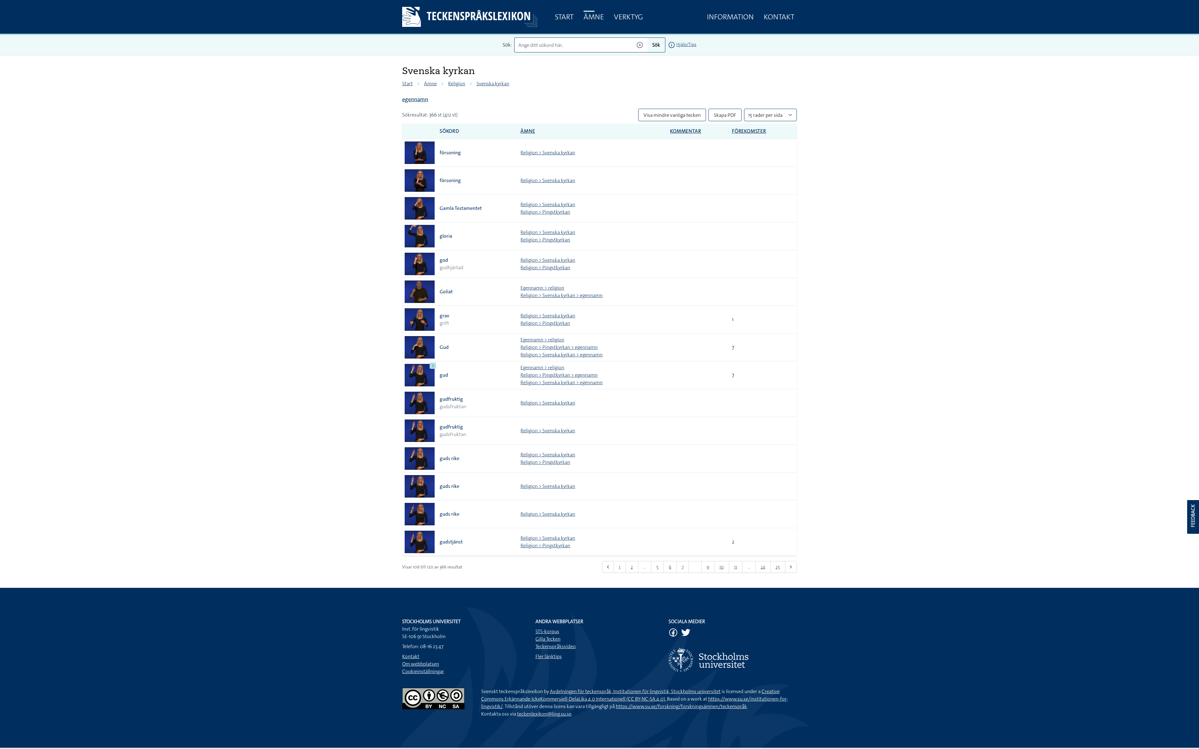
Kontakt (779, 17)
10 (721, 567)
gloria (446, 236)
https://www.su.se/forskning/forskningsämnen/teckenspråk (681, 706)
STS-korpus (547, 631)
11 (735, 567)
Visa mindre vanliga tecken (672, 115)
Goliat (446, 291)
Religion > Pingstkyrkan (545, 212)
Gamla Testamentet (461, 208)
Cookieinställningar (423, 671)
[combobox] (581, 44)
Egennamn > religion (542, 288)
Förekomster (749, 131)
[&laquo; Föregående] (608, 567)
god (444, 260)
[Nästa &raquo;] (791, 567)
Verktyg (628, 17)
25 (778, 567)
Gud (444, 347)
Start (564, 17)
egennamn (415, 99)
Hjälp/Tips (686, 44)
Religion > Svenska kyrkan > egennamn (562, 295)
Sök (656, 45)
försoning (450, 152)
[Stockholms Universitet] (733, 660)
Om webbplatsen (420, 664)
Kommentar (685, 131)
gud (444, 375)
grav (444, 315)
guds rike (449, 458)
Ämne (594, 17)
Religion (456, 83)
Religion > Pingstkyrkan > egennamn (559, 347)
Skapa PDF (725, 115)
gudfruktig (451, 399)
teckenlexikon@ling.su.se (544, 714)
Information (730, 17)
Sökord (449, 131)
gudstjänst (451, 541)
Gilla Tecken (547, 639)
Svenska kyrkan (492, 83)
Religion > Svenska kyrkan (548, 152)
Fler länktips (548, 656)
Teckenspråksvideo (555, 646)
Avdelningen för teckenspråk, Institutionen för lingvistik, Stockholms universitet (635, 691)
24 (763, 567)
